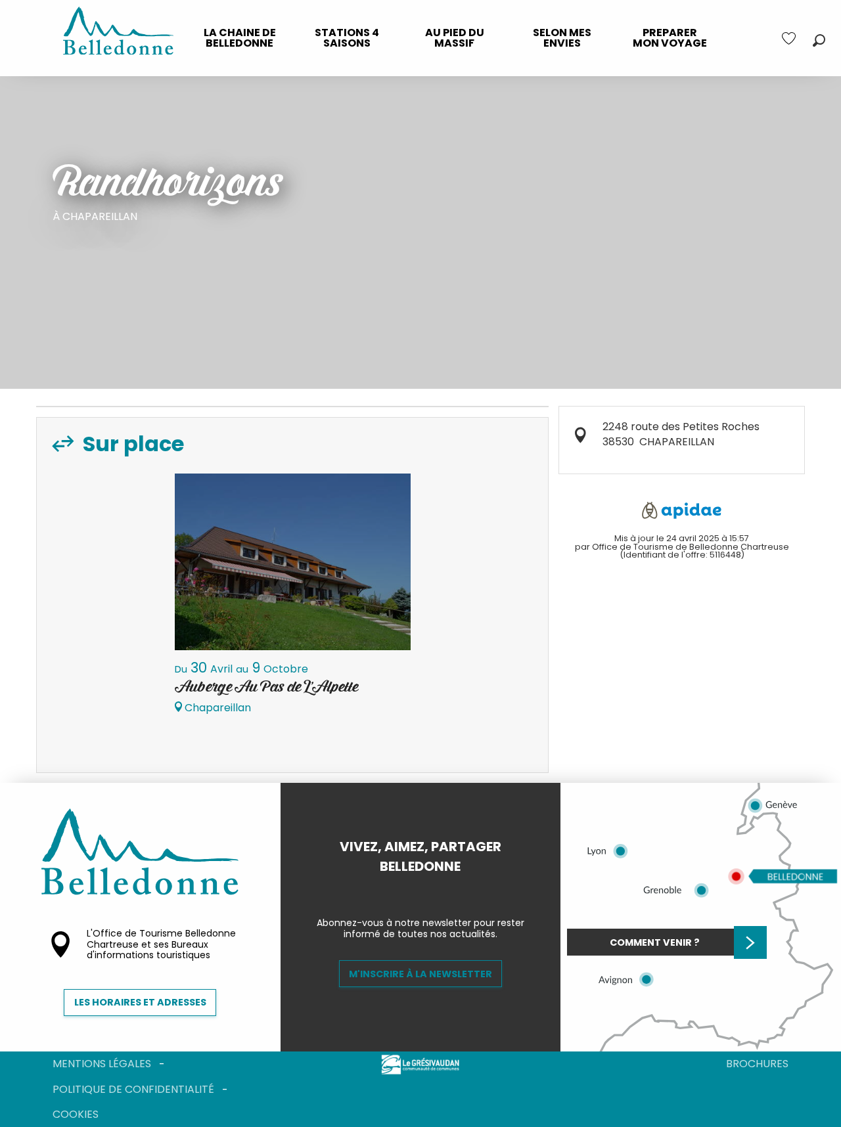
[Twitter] (431, 888)
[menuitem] (239, 38)
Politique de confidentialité (133, 1089)
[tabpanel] (292, 600)
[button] (818, 40)
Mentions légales (102, 1063)
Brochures (757, 1063)
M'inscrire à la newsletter (420, 974)
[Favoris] (790, 38)
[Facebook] (409, 888)
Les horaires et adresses (140, 1002)
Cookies (76, 1114)
